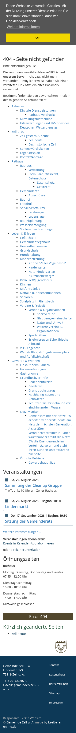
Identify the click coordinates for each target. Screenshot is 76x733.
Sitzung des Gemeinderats (28, 521)
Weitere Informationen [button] (23, 27)
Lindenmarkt (16, 506)
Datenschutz (57, 674)
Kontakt (54, 665)
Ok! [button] (38, 37)
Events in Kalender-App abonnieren (28, 543)
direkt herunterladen (25, 550)
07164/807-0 (18, 681)
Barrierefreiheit (58, 684)
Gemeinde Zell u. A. (20, 722)
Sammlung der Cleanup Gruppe (33, 485)
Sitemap (54, 693)
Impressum (56, 702)
